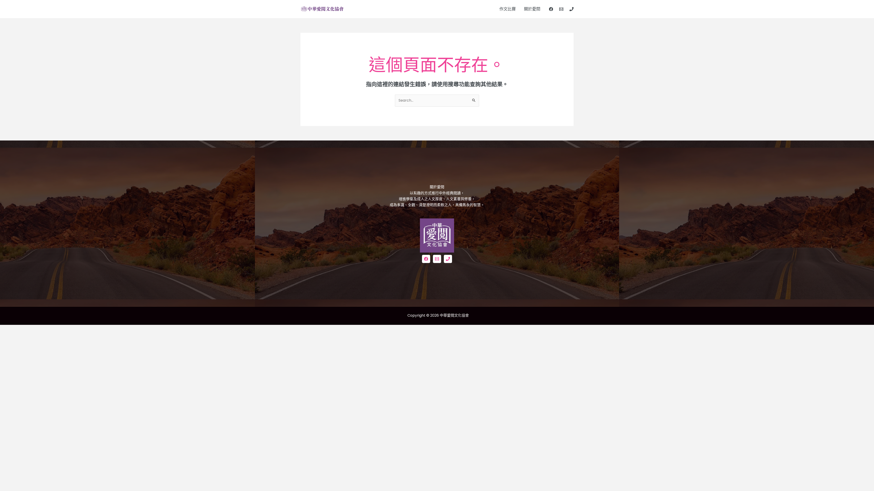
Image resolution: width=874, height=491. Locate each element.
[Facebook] (551, 9)
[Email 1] (561, 9)
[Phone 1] (571, 9)
